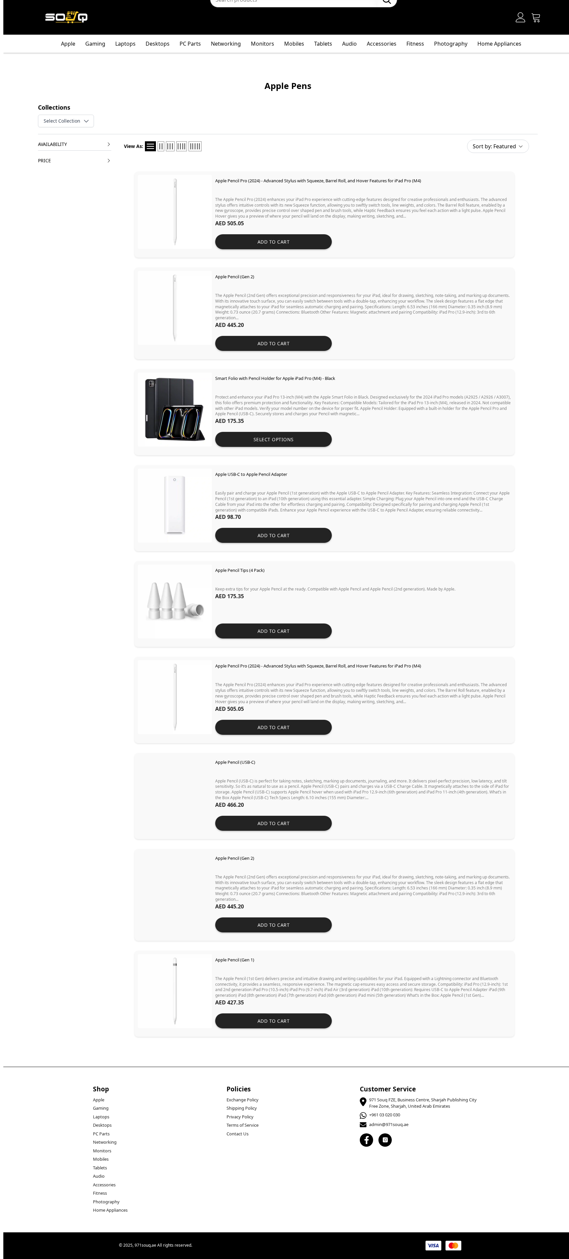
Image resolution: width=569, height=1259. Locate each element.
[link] (324, 215)
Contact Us (238, 1134)
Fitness (415, 43)
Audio (349, 43)
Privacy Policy (240, 1117)
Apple (68, 43)
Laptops (125, 43)
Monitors (262, 43)
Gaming (95, 43)
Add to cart (274, 242)
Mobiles (294, 43)
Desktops (158, 43)
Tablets (323, 43)
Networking (226, 43)
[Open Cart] (536, 17)
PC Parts (190, 43)
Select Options (274, 439)
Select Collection (62, 121)
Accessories (381, 43)
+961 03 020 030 (384, 1115)
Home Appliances (499, 43)
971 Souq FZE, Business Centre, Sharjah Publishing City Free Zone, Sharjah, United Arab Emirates (423, 1103)
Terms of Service (243, 1125)
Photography (450, 43)
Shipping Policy (242, 1108)
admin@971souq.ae (388, 1124)
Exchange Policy (243, 1100)
